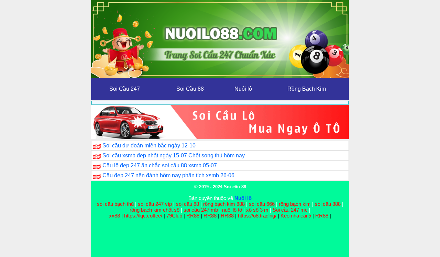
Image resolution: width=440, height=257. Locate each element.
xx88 (115, 216)
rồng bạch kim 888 (224, 204)
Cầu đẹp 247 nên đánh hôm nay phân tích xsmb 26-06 (168, 175)
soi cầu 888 (328, 204)
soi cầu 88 (187, 204)
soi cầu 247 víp (155, 204)
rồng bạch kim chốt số (154, 210)
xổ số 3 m (257, 210)
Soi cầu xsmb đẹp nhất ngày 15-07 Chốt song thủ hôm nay (173, 155)
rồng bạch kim (295, 204)
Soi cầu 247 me (290, 210)
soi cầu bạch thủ (115, 204)
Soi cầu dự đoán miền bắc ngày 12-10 (149, 145)
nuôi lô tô (232, 210)
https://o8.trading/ (257, 216)
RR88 (192, 216)
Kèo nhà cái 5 (295, 216)
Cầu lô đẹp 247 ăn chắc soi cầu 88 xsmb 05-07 (159, 165)
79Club (174, 216)
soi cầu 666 (262, 204)
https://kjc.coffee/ (143, 216)
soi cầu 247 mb (201, 210)
